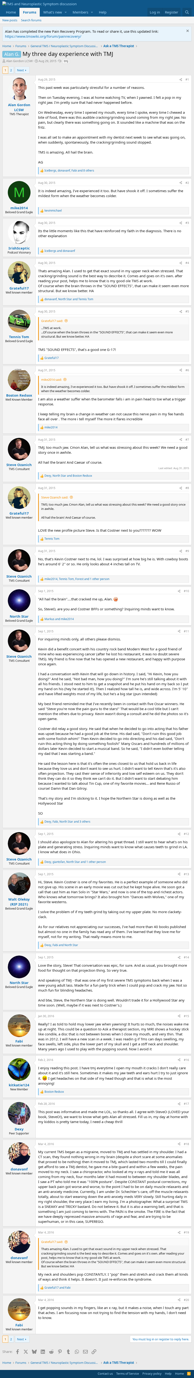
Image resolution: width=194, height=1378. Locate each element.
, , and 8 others (69, 170)
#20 (186, 1300)
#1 (187, 79)
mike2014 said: (51, 379)
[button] (65, 12)
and (59, 251)
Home (11, 12)
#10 (186, 591)
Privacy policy (152, 1373)
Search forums (31, 20)
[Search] (187, 12)
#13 (186, 874)
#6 (187, 370)
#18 (186, 1144)
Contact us (105, 1373)
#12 (186, 834)
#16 (186, 1060)
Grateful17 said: (52, 321)
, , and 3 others (67, 822)
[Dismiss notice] (187, 31)
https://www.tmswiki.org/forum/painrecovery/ (43, 36)
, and (68, 299)
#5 (187, 311)
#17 (186, 1104)
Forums (29, 12)
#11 (186, 631)
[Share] (181, 79)
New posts (9, 20)
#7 (187, 440)
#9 (187, 551)
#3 (187, 223)
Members (80, 12)
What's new (52, 12)
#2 (187, 183)
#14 (186, 957)
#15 (186, 1016)
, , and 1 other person (76, 579)
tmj (66, 61)
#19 (186, 1232)
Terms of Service (127, 1373)
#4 (187, 263)
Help (102, 12)
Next (20, 70)
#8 (187, 488)
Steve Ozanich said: (54, 497)
